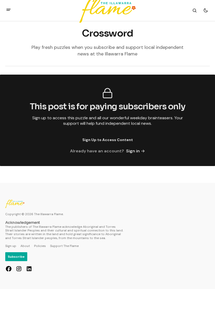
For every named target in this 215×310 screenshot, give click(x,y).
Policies (40, 246)
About (25, 246)
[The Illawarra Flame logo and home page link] (14, 204)
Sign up (10, 246)
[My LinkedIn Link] (28, 268)
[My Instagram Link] (18, 268)
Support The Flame (64, 246)
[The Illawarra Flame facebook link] (9, 268)
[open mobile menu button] (8, 10)
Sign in (133, 150)
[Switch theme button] (205, 10)
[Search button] (194, 10)
